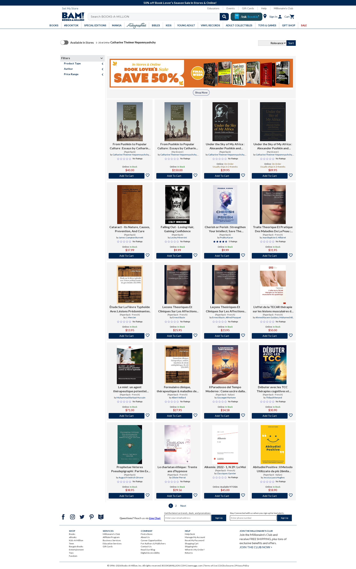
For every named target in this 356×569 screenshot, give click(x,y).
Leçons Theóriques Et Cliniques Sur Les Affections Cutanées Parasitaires (225, 309)
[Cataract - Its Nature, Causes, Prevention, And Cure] (129, 204)
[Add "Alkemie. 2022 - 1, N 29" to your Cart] (225, 496)
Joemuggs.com (194, 565)
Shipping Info (191, 546)
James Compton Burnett (131, 237)
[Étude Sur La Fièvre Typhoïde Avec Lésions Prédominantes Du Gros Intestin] (130, 284)
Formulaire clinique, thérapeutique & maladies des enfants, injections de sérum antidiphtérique (177, 389)
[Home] (72, 16)
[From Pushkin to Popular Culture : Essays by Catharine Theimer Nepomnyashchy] (130, 121)
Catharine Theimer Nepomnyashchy (131, 154)
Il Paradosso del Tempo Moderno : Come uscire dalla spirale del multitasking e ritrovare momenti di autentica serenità (225, 389)
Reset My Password (194, 540)
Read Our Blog (148, 549)
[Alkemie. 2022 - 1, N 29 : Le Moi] (225, 444)
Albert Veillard (179, 397)
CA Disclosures (226, 565)
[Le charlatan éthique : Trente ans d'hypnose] (177, 444)
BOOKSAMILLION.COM (174, 565)
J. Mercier (131, 317)
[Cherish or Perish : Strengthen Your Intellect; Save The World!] (225, 204)
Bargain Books (76, 546)
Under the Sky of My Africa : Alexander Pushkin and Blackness (225, 146)
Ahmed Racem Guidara (267, 317)
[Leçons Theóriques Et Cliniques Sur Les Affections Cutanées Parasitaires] (225, 284)
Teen (71, 543)
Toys (71, 552)
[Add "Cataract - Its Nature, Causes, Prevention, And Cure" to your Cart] (130, 256)
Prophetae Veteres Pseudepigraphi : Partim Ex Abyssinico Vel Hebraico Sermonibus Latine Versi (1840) (129, 469)
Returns (189, 552)
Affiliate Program (111, 537)
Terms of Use (210, 565)
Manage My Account (195, 537)
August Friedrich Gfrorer (131, 477)
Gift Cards (248, 8)
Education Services (112, 543)
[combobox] (160, 16)
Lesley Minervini (178, 237)
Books (72, 534)
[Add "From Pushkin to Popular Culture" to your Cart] (130, 176)
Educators (213, 8)
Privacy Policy (242, 565)
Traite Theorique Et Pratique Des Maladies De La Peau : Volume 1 (273, 229)
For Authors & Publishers (153, 543)
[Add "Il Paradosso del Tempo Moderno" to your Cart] (225, 416)
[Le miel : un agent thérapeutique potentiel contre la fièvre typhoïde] (130, 364)
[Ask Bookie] (246, 17)
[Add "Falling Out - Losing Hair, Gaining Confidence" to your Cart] (177, 256)
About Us (145, 537)
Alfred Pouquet (233, 317)
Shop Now (201, 92)
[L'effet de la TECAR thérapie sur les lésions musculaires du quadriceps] (273, 284)
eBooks (73, 537)
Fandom (73, 556)
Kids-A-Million (76, 540)
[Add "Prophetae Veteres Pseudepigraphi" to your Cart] (130, 496)
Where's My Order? (195, 549)
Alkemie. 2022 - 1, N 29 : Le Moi (225, 467)
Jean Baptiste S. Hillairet (274, 237)
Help (264, 8)
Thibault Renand (274, 397)
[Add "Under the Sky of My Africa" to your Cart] (225, 176)
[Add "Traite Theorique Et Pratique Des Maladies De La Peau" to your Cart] (273, 256)
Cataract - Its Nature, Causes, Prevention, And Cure (129, 229)
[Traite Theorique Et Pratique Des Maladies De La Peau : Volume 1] (273, 204)
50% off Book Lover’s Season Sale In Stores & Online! (180, 2)
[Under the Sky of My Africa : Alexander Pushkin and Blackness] (225, 121)
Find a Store (146, 534)
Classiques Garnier (226, 473)
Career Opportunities (151, 540)
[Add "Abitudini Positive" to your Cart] (273, 496)
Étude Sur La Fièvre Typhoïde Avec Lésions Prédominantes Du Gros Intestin (130, 309)
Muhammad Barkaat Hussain (131, 397)
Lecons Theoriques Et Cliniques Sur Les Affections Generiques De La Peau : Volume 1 (177, 309)
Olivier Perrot (179, 477)
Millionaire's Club (283, 8)
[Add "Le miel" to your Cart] (130, 416)
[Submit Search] (224, 16)
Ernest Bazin (178, 317)
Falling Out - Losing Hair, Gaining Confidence (177, 229)
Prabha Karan (226, 237)
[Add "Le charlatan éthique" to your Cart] (177, 496)
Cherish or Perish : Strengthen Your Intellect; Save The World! (225, 229)
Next (183, 505)
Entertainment (76, 549)
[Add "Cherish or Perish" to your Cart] (225, 256)
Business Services (112, 540)
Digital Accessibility (150, 552)
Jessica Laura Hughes (274, 477)
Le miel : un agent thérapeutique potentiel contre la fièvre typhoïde (130, 389)
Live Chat (155, 518)
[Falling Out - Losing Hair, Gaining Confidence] (177, 204)
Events (231, 8)
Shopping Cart (191, 543)
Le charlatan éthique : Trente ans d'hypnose (177, 469)
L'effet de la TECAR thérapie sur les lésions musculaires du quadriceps (273, 309)
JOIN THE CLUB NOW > (256, 547)
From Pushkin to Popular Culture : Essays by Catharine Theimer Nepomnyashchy (130, 146)
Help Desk (190, 534)
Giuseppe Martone (226, 397)
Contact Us (146, 546)
